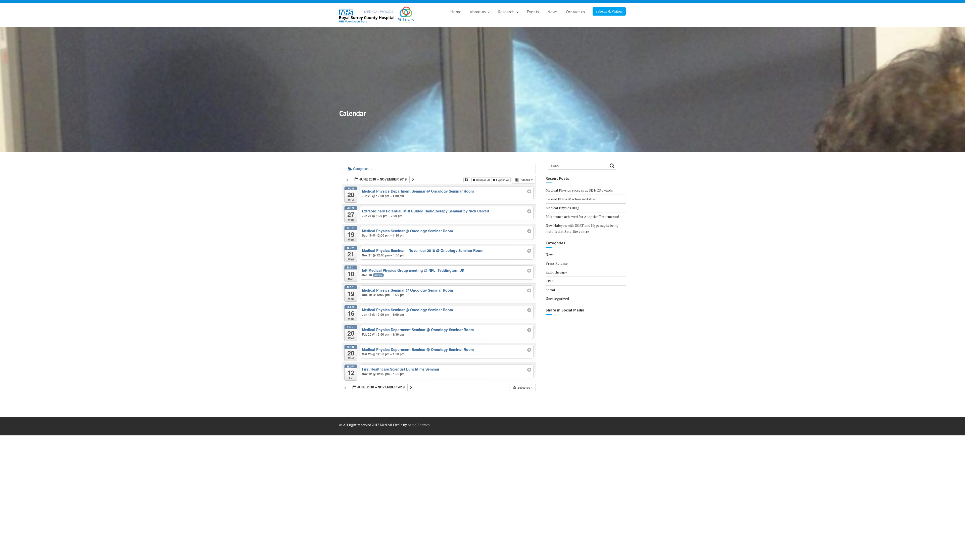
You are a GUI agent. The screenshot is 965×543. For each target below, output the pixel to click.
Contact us (575, 12)
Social (550, 289)
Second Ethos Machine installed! (571, 199)
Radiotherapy (556, 272)
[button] (522, 387)
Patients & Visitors (609, 11)
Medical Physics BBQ (562, 207)
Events (533, 12)
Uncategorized (557, 298)
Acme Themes (419, 424)
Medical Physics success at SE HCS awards (579, 190)
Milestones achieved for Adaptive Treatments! (582, 216)
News (552, 12)
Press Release (557, 263)
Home (455, 12)
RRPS (550, 281)
